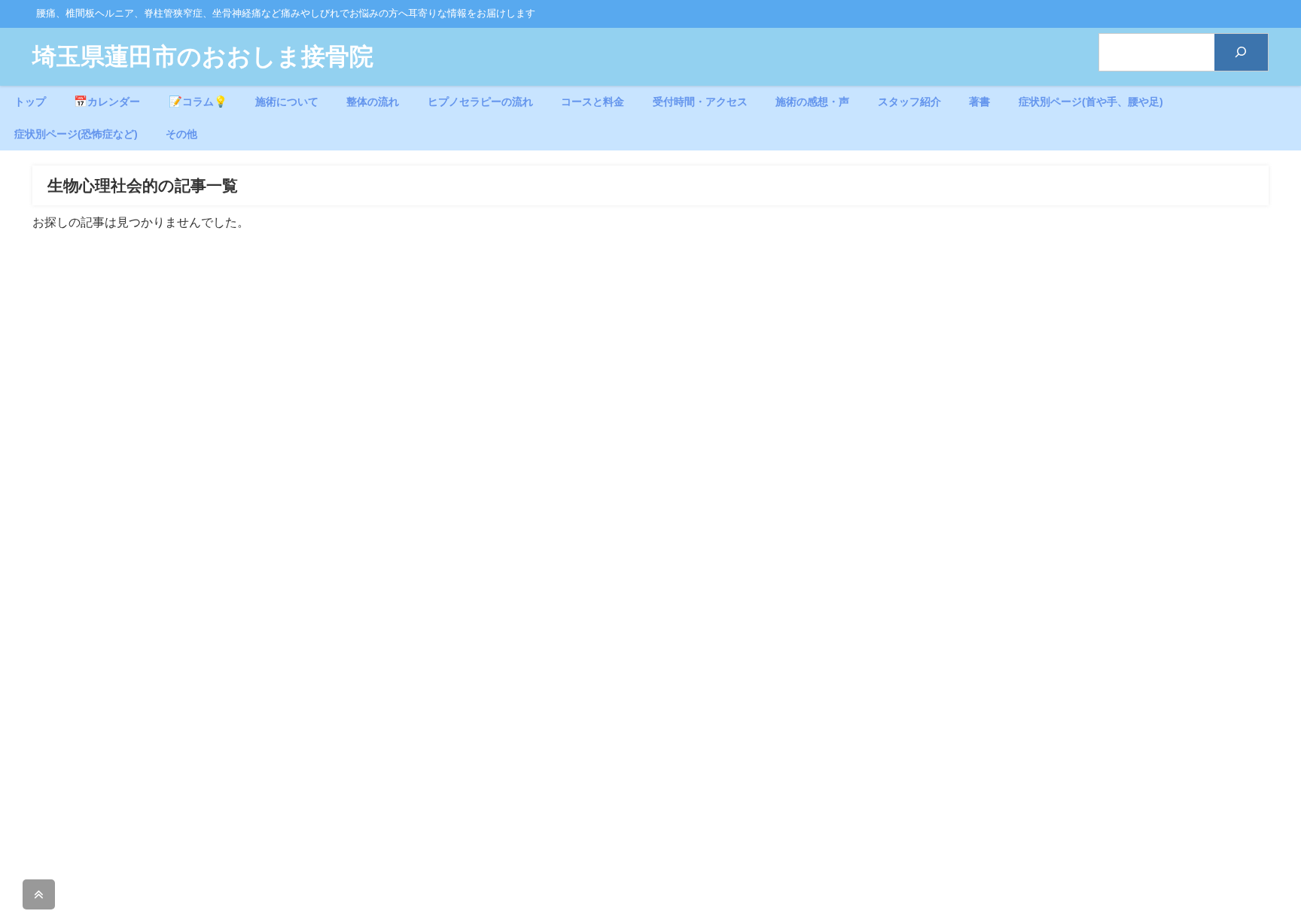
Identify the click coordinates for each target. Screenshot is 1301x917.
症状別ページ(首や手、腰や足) (1091, 101)
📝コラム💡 (198, 101)
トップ (30, 101)
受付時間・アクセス (700, 101)
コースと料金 (592, 101)
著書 (979, 101)
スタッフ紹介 (909, 101)
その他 (181, 134)
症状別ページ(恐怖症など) (76, 134)
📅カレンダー (107, 101)
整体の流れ (372, 101)
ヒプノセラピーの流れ (480, 101)
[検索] (1241, 52)
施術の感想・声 (812, 101)
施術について (286, 101)
